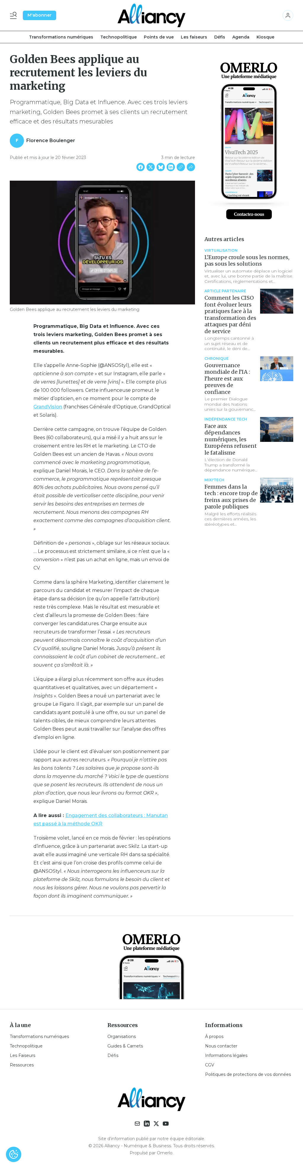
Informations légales (226, 1055)
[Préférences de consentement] (13, 1154)
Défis (219, 37)
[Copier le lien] (181, 167)
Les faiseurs (194, 37)
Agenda (240, 37)
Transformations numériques (61, 37)
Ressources (22, 1065)
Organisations (121, 1036)
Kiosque (265, 37)
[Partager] (191, 167)
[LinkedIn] (147, 1124)
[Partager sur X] (150, 167)
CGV (209, 1065)
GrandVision (47, 407)
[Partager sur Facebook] (140, 167)
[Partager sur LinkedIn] (171, 167)
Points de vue (159, 37)
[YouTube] (166, 1124)
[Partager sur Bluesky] (161, 167)
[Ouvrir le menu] (14, 15)
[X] (156, 1124)
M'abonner (39, 15)
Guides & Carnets (125, 1046)
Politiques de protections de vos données (248, 1074)
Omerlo (165, 1153)
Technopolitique (118, 37)
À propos (214, 1036)
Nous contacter (221, 1046)
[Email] (137, 1124)
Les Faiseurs (22, 1055)
